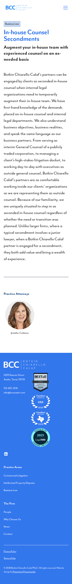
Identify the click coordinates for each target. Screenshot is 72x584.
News (7, 526)
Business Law (11, 490)
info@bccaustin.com (14, 392)
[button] (64, 7)
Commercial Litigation (16, 475)
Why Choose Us (12, 519)
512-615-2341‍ (11, 388)
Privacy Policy (10, 551)
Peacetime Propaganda (24, 571)
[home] (18, 7)
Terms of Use (10, 558)
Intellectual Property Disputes (19, 483)
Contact (8, 534)
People (7, 512)
